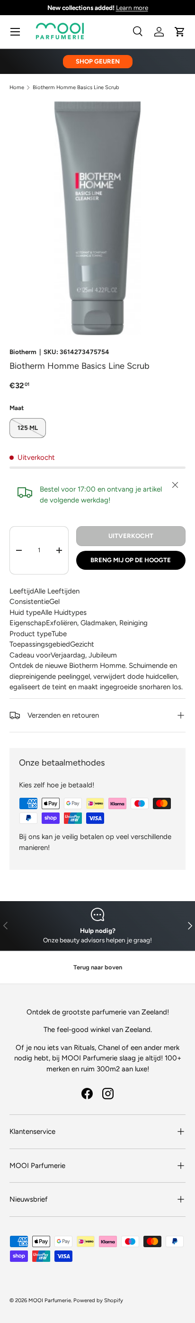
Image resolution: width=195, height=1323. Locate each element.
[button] (179, 31)
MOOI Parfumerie (49, 1300)
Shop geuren (98, 61)
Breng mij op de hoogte (130, 560)
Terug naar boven (97, 967)
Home (16, 87)
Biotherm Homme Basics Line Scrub (76, 87)
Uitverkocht (130, 535)
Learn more (132, 7)
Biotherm (22, 352)
